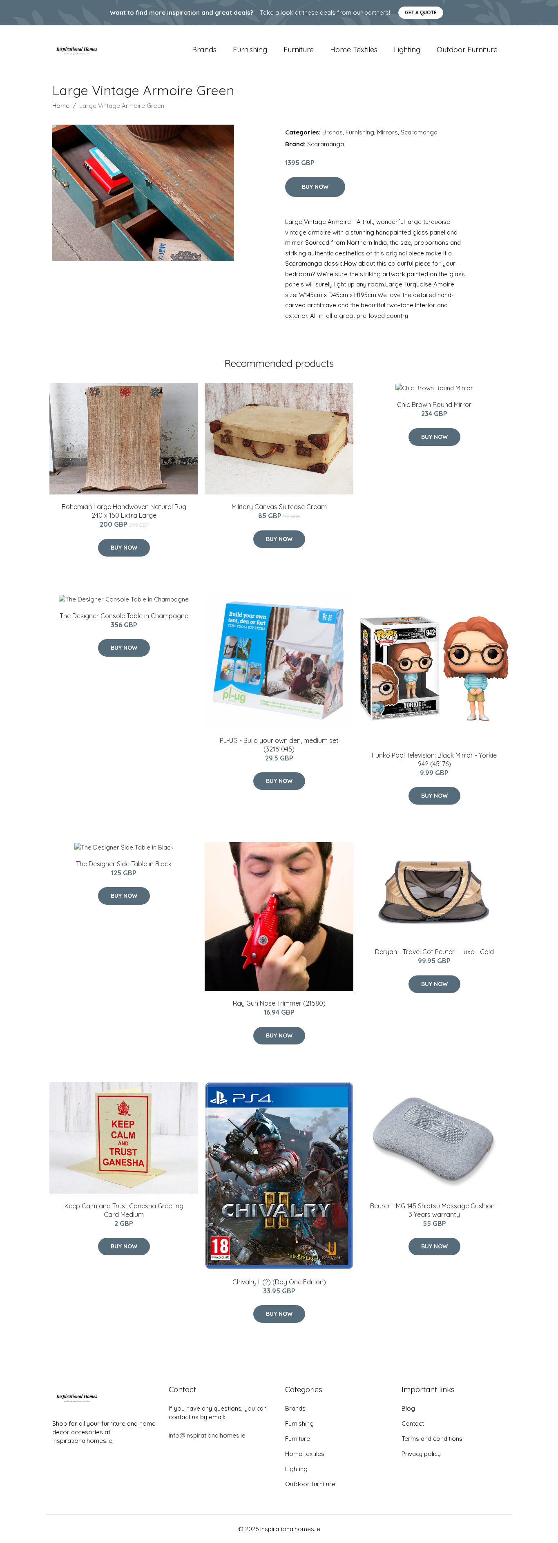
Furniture (298, 49)
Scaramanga (419, 132)
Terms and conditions (432, 1438)
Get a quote (421, 12)
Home (60, 106)
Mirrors (387, 132)
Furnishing (250, 49)
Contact (413, 1423)
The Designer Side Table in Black (124, 864)
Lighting (407, 49)
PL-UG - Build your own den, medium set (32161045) (279, 744)
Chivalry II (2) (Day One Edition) (279, 1282)
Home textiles (353, 49)
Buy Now (315, 186)
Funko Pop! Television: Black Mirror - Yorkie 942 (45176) (434, 759)
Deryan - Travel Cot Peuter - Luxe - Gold (434, 952)
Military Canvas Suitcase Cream (279, 507)
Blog (408, 1408)
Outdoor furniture (467, 49)
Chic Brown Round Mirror (434, 404)
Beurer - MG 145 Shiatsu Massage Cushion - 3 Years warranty (434, 1210)
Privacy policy (421, 1454)
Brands (204, 49)
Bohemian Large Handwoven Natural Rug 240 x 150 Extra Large (124, 511)
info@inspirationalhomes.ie (207, 1435)
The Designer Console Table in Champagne (124, 616)
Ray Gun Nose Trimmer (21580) (279, 1003)
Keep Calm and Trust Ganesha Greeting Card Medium (124, 1210)
